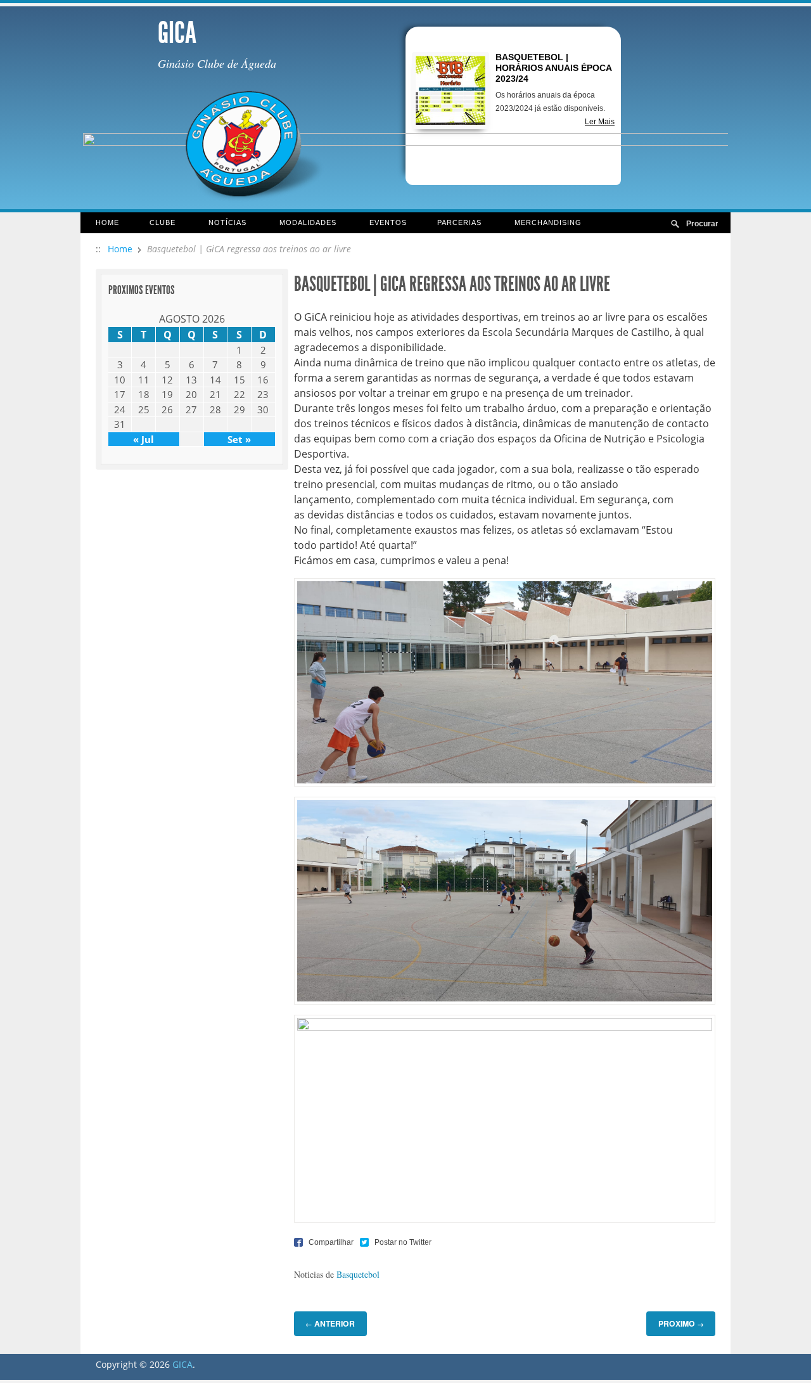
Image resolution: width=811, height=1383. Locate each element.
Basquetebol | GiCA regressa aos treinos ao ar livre (452, 284)
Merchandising (548, 222)
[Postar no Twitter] (395, 1242)
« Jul (143, 439)
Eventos (388, 222)
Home (107, 222)
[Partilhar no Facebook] (324, 1242)
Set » (239, 439)
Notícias (219, 223)
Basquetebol (358, 1274)
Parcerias (452, 223)
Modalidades (300, 223)
